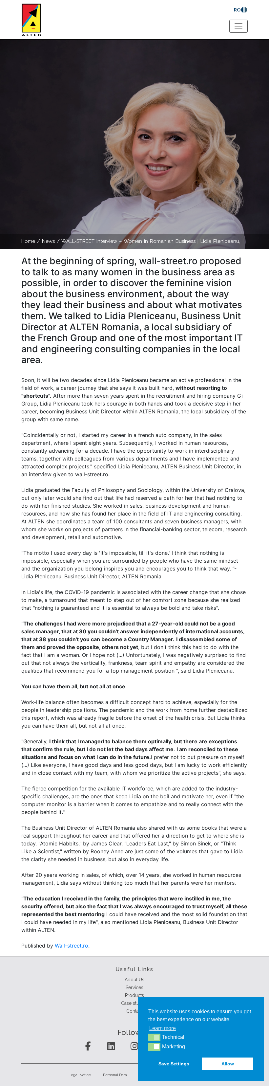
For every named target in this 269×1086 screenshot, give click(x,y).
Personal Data (115, 1075)
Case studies (134, 1003)
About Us (134, 979)
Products (134, 995)
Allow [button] (227, 1063)
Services (134, 987)
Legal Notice (80, 1075)
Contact (134, 1011)
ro (237, 9)
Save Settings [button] (173, 1063)
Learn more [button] (162, 1028)
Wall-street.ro (71, 945)
